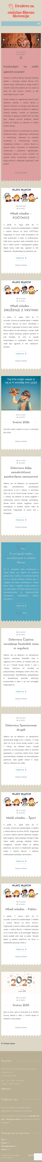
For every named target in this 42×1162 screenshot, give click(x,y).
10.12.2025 (22, 415)
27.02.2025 (22, 902)
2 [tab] (7, 44)
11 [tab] (31, 44)
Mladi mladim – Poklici (21, 909)
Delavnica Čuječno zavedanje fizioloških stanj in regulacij (21, 644)
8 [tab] (23, 44)
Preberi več (20, 258)
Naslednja (38, 40)
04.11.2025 (22, 546)
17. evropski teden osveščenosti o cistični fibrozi (21, 558)
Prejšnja (4, 40)
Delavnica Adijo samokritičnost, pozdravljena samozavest (21, 472)
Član (2, 1139)
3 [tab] (10, 44)
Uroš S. (23, 54)
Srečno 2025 (21, 1005)
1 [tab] (5, 44)
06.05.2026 (22, 206)
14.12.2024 (22, 998)
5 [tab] (15, 44)
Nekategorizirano (7, 1146)
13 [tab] (37, 44)
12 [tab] (34, 44)
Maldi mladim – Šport (21, 818)
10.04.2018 (22, 52)
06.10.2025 (22, 632)
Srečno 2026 (21, 422)
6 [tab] (18, 44)
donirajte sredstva (13, 1119)
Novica (24, 265)
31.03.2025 (22, 810)
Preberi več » (6, 1089)
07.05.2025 (22, 718)
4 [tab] (13, 44)
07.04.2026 (22, 298)
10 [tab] (29, 44)
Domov (24, 173)
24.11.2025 (22, 460)
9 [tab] (26, 44)
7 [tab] (21, 44)
